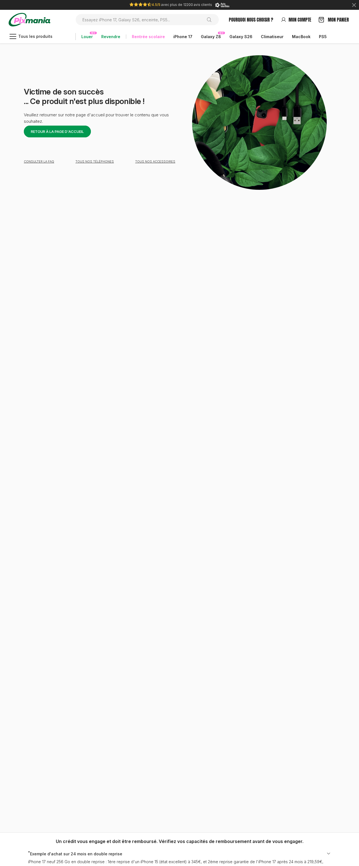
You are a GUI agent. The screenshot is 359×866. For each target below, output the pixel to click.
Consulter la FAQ (39, 161)
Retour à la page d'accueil (57, 131)
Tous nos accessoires (155, 161)
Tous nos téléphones (94, 161)
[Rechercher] (211, 19)
